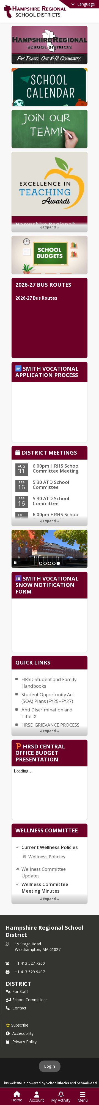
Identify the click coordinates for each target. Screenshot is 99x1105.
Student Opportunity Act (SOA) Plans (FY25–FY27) (47, 697)
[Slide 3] (49, 563)
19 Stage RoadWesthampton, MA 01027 (38, 946)
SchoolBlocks (57, 1083)
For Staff (20, 991)
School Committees (30, 999)
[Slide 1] (40, 563)
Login (49, 1066)
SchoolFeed (87, 1083)
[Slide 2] (45, 563)
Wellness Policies (46, 856)
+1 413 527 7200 (30, 963)
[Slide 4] (54, 563)
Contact (19, 1008)
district (18, 983)
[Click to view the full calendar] (18, 453)
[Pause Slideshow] (15, 562)
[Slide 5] (58, 563)
